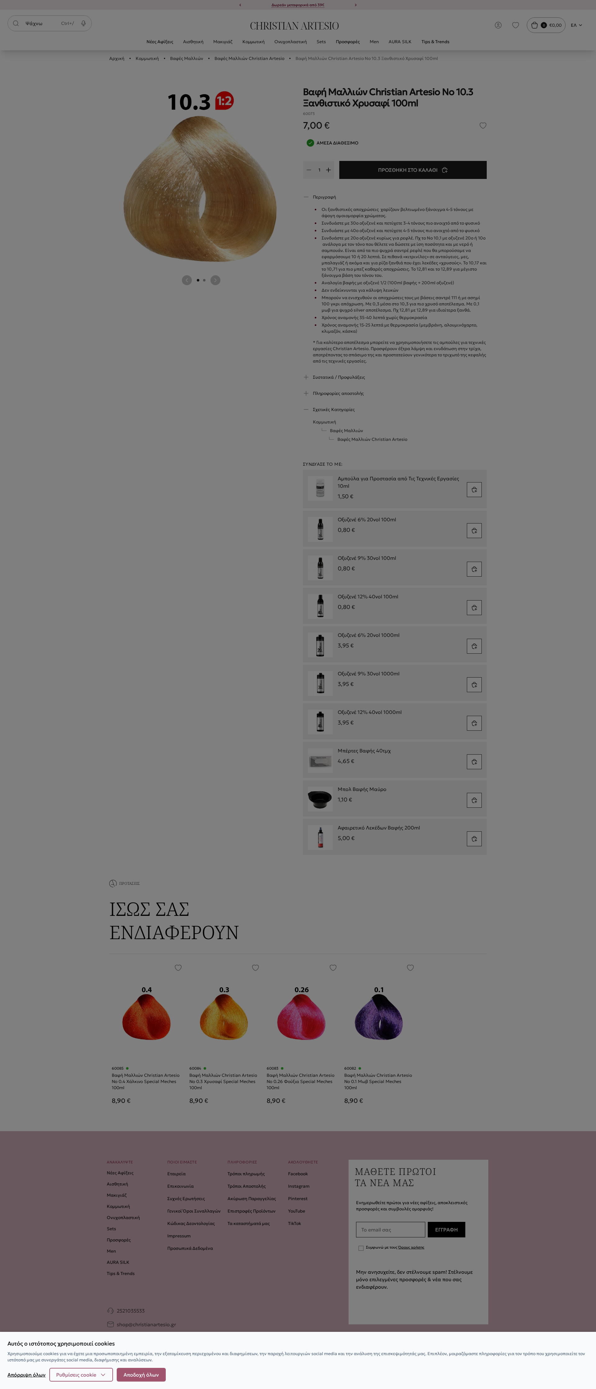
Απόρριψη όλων (26, 1375)
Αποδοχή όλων (141, 1375)
